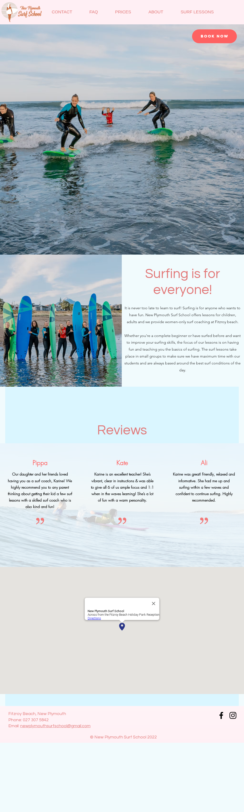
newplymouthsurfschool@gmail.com (55, 726)
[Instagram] (233, 715)
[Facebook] (221, 715)
